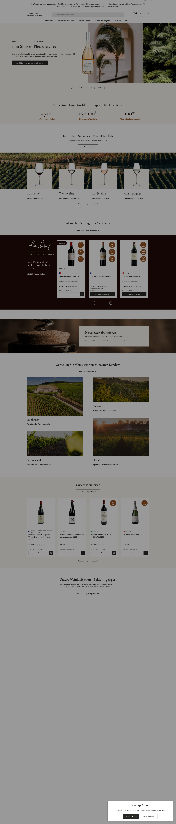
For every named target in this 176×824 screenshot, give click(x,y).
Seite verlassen (149, 816)
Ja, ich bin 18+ (131, 816)
